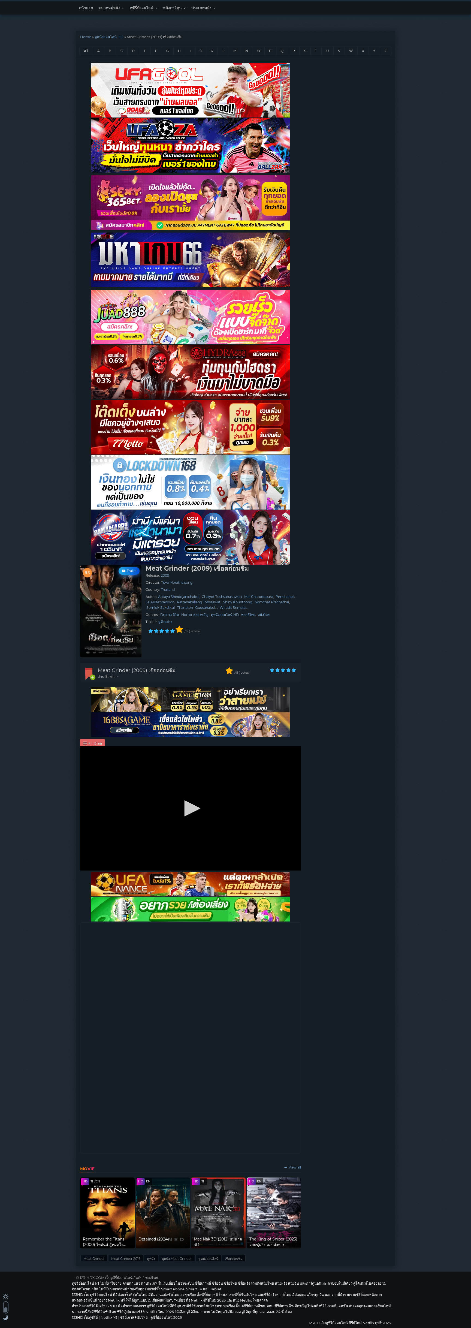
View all (294, 1167)
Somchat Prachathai (272, 602)
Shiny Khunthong (237, 602)
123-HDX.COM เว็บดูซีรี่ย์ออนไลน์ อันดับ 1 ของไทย (119, 1277)
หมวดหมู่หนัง (110, 7)
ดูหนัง (151, 1259)
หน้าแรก (86, 7)
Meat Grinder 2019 (125, 1259)
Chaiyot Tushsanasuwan (222, 597)
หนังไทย (264, 615)
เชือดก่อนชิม (234, 1259)
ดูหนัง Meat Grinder (177, 1259)
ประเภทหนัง (202, 7)
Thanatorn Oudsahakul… (197, 608)
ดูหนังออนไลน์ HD (109, 37)
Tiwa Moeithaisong (177, 582)
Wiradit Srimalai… (234, 608)
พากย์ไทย (248, 615)
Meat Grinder (94, 1259)
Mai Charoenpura (258, 597)
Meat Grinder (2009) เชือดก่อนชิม (137, 670)
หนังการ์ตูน (173, 7)
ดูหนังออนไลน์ (208, 1259)
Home (85, 37)
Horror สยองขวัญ (195, 615)
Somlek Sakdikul (160, 608)
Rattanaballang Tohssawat (199, 602)
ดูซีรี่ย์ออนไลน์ (142, 7)
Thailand (168, 590)
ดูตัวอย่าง (165, 622)
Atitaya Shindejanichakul (178, 597)
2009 (165, 575)
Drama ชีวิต (169, 615)
